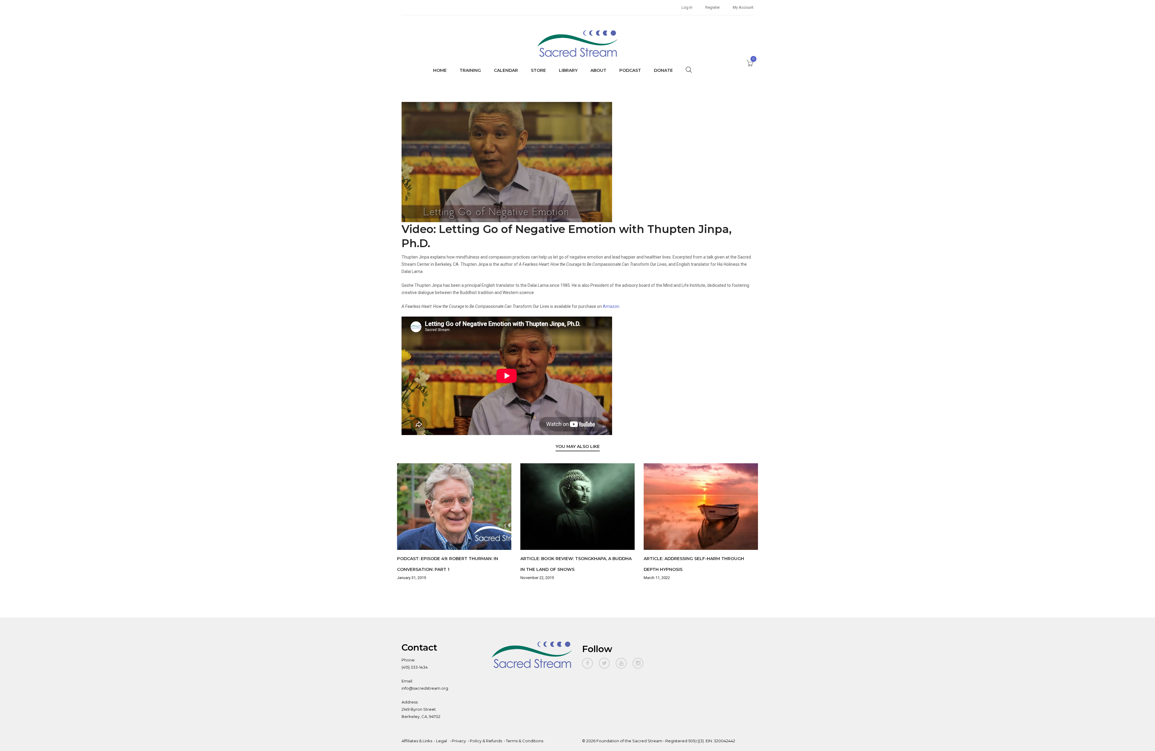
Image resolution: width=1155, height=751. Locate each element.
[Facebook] (587, 663)
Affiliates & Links (417, 740)
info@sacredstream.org (425, 688)
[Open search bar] (689, 69)
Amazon (611, 306)
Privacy (459, 740)
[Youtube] (621, 663)
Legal (442, 740)
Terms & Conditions (524, 740)
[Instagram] (638, 663)
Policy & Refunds (486, 740)
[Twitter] (604, 663)
